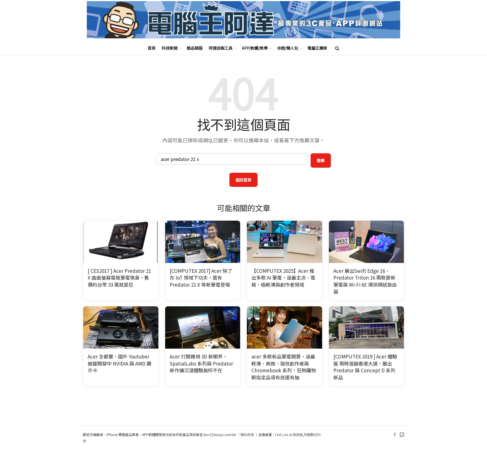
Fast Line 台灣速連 (289, 434)
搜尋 (321, 160)
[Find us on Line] (402, 434)
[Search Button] (337, 48)
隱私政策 (247, 434)
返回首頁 (243, 180)
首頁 (152, 48)
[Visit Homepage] (243, 20)
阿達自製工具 (221, 48)
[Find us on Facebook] (394, 434)
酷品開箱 (195, 48)
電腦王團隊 (317, 48)
